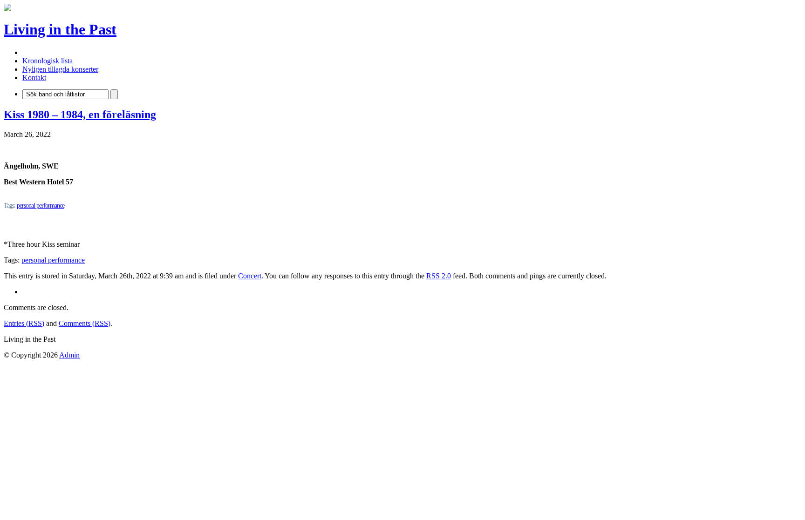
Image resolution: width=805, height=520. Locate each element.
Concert (249, 276)
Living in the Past (60, 29)
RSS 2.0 (438, 276)
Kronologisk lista (47, 61)
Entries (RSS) (24, 323)
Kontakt (34, 77)
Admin (69, 355)
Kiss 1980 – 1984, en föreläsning (80, 114)
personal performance (40, 205)
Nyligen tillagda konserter (60, 69)
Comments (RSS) (84, 323)
